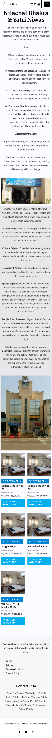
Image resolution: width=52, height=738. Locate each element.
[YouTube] (26, 732)
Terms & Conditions (15, 669)
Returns (9, 665)
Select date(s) (12, 481)
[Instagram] (32, 732)
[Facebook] (19, 732)
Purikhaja (12, 4)
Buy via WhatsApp (9, 502)
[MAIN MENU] (47, 4)
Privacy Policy (12, 673)
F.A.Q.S (9, 661)
